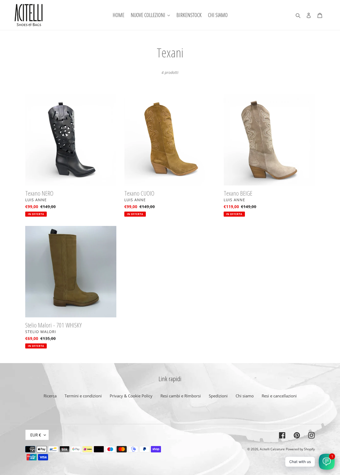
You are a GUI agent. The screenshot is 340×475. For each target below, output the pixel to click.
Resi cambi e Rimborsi (180, 395)
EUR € (35, 435)
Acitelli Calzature (272, 449)
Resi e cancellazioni (279, 395)
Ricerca (50, 395)
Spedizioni (218, 395)
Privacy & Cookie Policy (131, 395)
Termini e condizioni (83, 395)
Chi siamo (245, 395)
